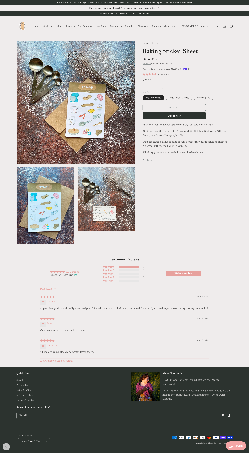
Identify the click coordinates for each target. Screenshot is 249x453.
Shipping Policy (24, 395)
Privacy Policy (23, 385)
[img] (47, 297)
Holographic (203, 97)
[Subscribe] (65, 415)
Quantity (147, 79)
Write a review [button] (184, 273)
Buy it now (174, 115)
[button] (49, 26)
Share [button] (149, 160)
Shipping (147, 63)
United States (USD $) (31, 441)
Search (20, 380)
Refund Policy (23, 390)
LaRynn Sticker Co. (208, 443)
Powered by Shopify (225, 443)
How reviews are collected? (56, 361)
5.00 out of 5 (73, 272)
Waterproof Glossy (179, 97)
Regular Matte (153, 97)
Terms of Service (25, 400)
